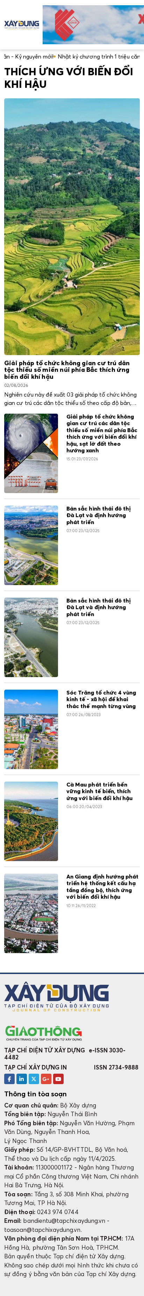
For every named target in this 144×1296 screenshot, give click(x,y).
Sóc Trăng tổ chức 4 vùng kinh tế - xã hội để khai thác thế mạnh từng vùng (101, 699)
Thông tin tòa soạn (35, 1094)
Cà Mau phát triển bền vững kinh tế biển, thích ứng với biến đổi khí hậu (99, 791)
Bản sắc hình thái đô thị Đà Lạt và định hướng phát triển (98, 515)
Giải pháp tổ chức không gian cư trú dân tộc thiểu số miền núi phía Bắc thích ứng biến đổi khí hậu (67, 370)
